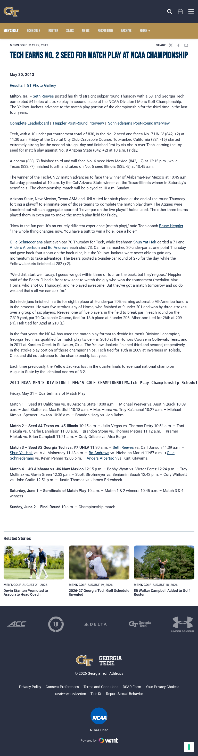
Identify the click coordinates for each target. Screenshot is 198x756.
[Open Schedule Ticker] (180, 11)
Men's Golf (18, 45)
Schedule (33, 31)
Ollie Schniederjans (26, 242)
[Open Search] (169, 11)
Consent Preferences (62, 687)
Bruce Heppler (171, 226)
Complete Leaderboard (29, 123)
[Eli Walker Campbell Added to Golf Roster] (164, 562)
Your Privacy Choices (162, 687)
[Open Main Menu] (191, 12)
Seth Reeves (43, 96)
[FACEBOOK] (178, 45)
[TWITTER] (171, 45)
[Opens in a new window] (16, 624)
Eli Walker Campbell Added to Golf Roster (162, 592)
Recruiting (105, 31)
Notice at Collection (70, 694)
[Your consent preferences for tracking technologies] (189, 747)
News (85, 31)
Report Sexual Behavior (124, 694)
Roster (53, 31)
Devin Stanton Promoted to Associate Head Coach (26, 592)
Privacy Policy (30, 687)
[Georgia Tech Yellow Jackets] (11, 11)
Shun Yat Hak (144, 242)
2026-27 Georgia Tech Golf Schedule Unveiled (99, 592)
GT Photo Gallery (41, 85)
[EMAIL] (186, 45)
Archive (126, 31)
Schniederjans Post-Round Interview (139, 123)
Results (16, 85)
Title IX (95, 694)
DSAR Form (132, 687)
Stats (70, 31)
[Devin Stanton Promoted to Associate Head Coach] (34, 562)
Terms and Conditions (101, 687)
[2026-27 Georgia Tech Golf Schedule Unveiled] (99, 562)
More (143, 31)
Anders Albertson (25, 247)
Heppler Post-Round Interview (78, 123)
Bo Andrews (58, 247)
